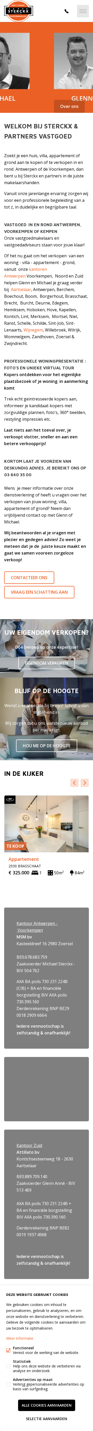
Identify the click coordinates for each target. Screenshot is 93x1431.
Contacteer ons (29, 577)
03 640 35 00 (67, 11)
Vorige (74, 783)
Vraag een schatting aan (39, 592)
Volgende (85, 783)
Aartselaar (21, 289)
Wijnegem (33, 330)
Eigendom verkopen (46, 663)
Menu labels (83, 11)
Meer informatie (19, 1338)
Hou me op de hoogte (47, 746)
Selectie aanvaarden (46, 1418)
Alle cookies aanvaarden (47, 1405)
